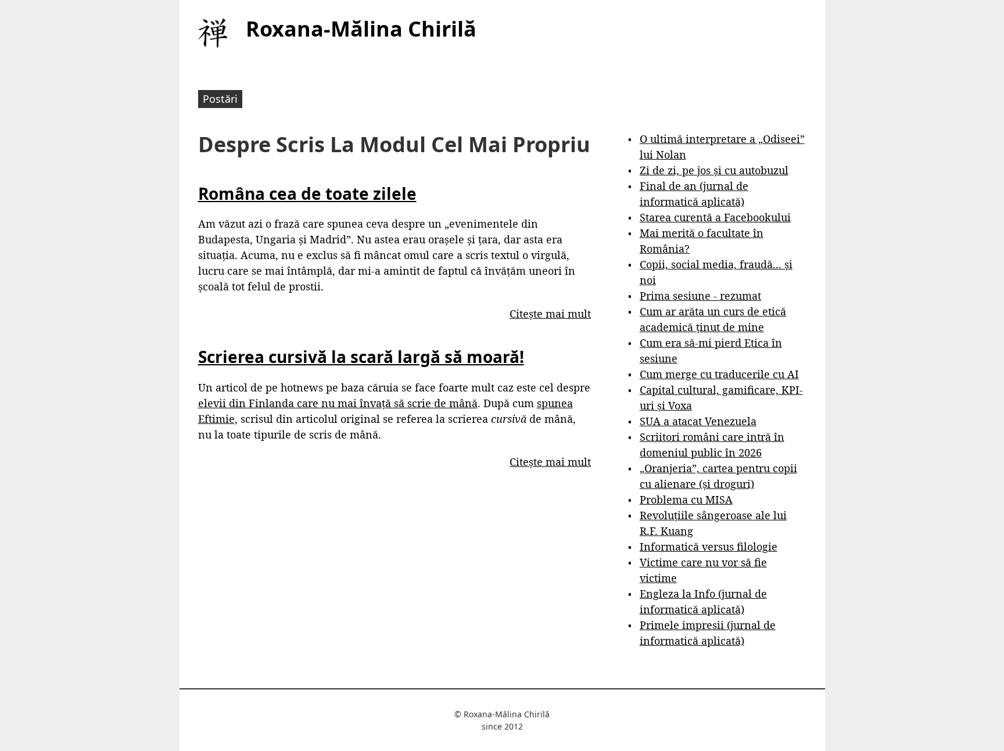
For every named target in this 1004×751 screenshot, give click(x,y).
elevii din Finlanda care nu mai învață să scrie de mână (338, 403)
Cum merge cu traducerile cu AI (719, 374)
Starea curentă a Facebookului (715, 217)
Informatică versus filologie (708, 547)
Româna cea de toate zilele (307, 193)
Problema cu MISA (686, 499)
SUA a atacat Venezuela (698, 421)
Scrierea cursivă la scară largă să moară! (361, 357)
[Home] (212, 33)
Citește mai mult (550, 314)
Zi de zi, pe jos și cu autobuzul (714, 170)
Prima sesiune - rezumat (700, 296)
